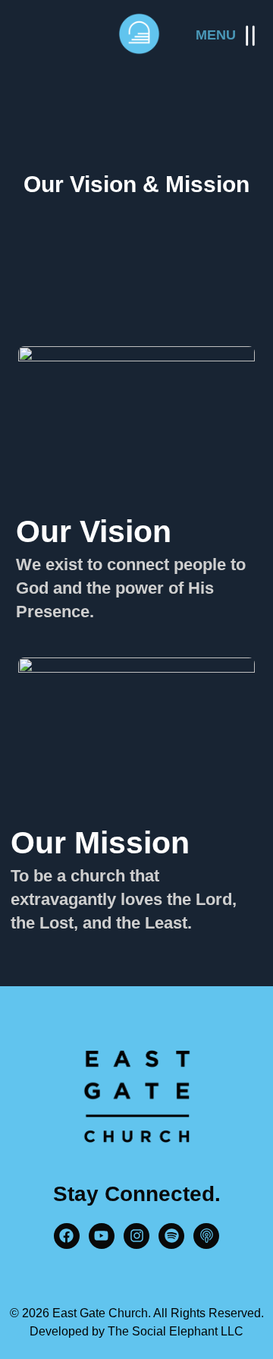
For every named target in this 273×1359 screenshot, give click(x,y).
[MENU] (250, 35)
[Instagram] (136, 1236)
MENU (216, 35)
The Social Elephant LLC (175, 1331)
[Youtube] (102, 1236)
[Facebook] (67, 1236)
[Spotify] (171, 1236)
